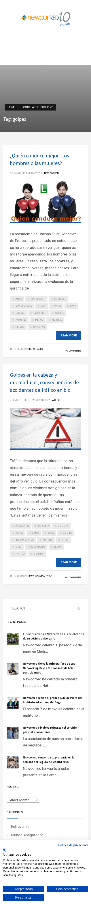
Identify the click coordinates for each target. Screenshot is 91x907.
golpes (59, 313)
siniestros (39, 327)
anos (18, 299)
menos (39, 320)
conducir (60, 299)
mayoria (48, 540)
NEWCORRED (51, 173)
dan (43, 306)
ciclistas (63, 526)
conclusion (37, 299)
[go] (78, 608)
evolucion (39, 313)
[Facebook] (71, 38)
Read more (69, 335)
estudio (20, 313)
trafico (20, 554)
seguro (19, 327)
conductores (23, 306)
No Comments (72, 351)
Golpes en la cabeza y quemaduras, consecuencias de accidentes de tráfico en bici (44, 382)
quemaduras (37, 547)
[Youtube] (77, 38)
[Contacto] (84, 38)
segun (58, 547)
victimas (39, 554)
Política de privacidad (73, 845)
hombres (20, 320)
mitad (65, 540)
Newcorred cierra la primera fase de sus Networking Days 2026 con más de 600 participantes (49, 668)
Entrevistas (20, 826)
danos (19, 533)
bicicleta (43, 526)
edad (73, 306)
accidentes (22, 526)
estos (51, 533)
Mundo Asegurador (41, 576)
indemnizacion (24, 540)
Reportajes (36, 349)
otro (18, 547)
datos (57, 306)
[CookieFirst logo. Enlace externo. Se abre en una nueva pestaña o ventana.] (5, 850)
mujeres (57, 320)
